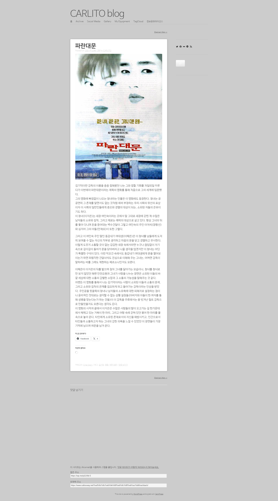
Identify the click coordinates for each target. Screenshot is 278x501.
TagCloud (138, 21)
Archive (80, 21)
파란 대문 (113, 365)
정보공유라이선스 (155, 21)
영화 (106, 365)
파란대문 (85, 46)
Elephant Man (160, 32)
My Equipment (122, 21)
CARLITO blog (97, 14)
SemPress (159, 494)
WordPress (137, 494)
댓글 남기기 (123, 365)
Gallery (107, 21)
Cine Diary (88, 365)
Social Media (93, 21)
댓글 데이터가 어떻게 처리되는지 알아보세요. (138, 467)
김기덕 (101, 365)
